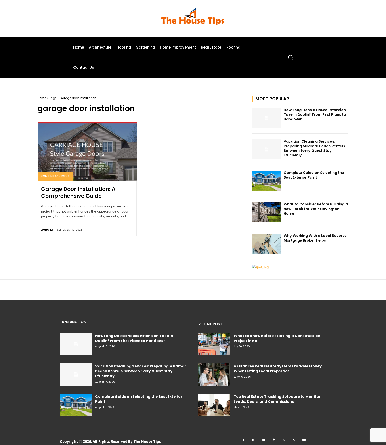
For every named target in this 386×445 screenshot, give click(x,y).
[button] (290, 57)
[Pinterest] (274, 440)
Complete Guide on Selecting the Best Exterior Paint (314, 175)
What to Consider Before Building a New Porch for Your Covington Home (316, 209)
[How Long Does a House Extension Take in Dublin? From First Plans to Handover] (266, 118)
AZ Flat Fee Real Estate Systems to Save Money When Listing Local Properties (278, 369)
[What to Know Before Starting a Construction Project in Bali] (214, 344)
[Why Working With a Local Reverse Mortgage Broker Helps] (266, 244)
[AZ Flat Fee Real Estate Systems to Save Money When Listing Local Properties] (214, 374)
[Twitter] (284, 440)
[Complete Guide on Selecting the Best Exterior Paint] (266, 181)
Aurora (47, 230)
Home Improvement (55, 176)
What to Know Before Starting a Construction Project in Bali (277, 338)
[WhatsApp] (294, 440)
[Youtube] (304, 440)
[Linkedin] (264, 440)
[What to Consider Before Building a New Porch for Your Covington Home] (266, 212)
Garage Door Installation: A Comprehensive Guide (78, 192)
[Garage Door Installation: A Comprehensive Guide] (87, 151)
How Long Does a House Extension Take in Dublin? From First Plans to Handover (315, 114)
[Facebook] (244, 440)
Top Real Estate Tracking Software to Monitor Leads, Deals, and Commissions (277, 399)
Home (42, 98)
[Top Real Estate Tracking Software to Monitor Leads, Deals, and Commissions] (214, 405)
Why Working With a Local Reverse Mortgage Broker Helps (315, 238)
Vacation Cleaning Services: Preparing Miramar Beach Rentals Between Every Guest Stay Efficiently (314, 148)
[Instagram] (254, 440)
